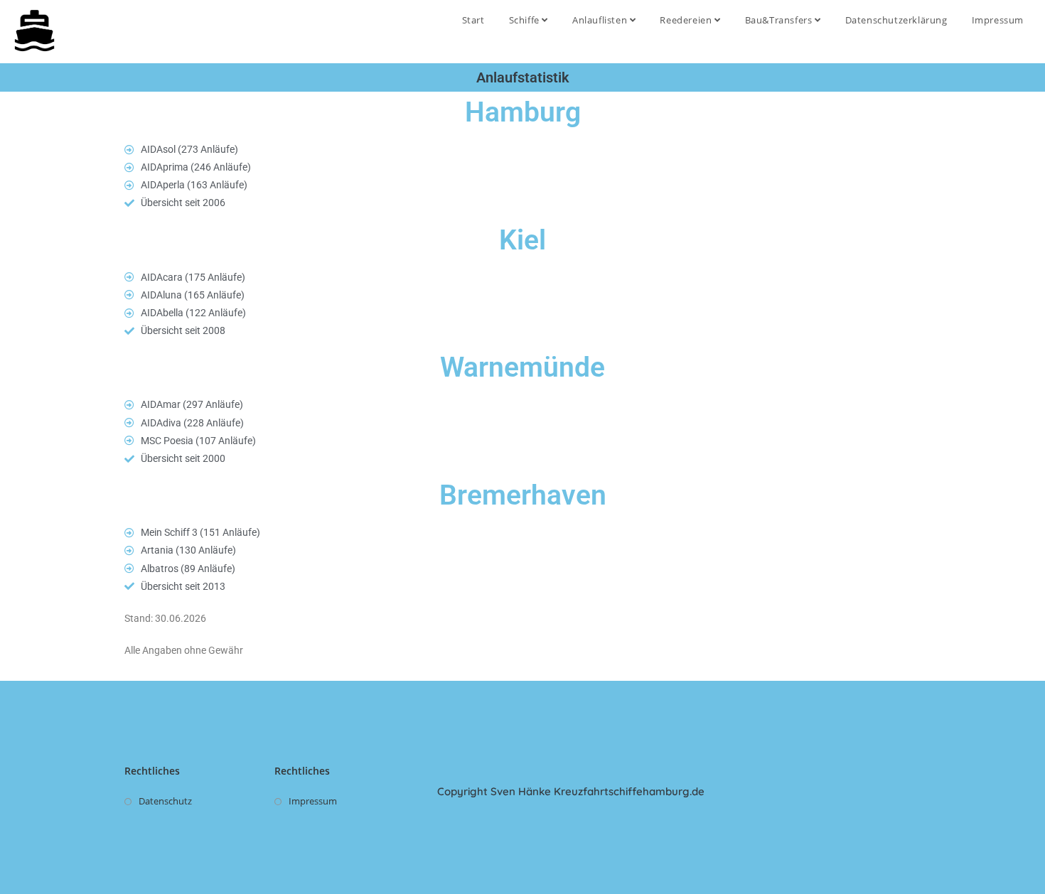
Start (473, 20)
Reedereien (687, 20)
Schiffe (525, 20)
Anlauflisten (601, 20)
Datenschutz (165, 801)
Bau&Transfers (780, 20)
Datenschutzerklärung (896, 20)
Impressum (998, 20)
